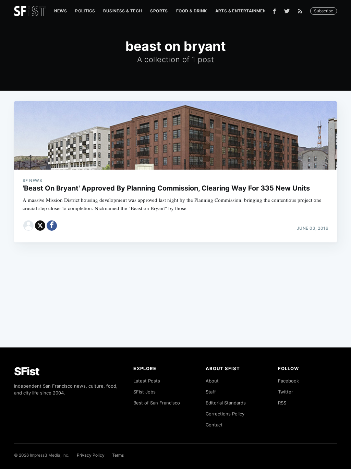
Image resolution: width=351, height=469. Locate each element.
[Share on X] (40, 225)
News (60, 10)
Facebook (288, 381)
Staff (211, 391)
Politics (85, 10)
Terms (118, 455)
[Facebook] (274, 11)
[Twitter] (286, 11)
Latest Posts (146, 381)
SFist (26, 371)
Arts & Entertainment (242, 10)
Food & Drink (191, 10)
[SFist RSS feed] (301, 11)
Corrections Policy (225, 413)
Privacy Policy (91, 455)
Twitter (285, 391)
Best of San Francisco (156, 402)
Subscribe (323, 10)
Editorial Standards (226, 402)
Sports (159, 10)
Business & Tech (122, 10)
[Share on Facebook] (52, 225)
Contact (214, 424)
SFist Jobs (144, 391)
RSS (282, 402)
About (212, 381)
